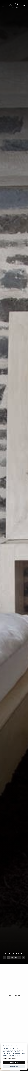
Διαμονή (8, 958)
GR (24, 6)
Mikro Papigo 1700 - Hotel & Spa (13, 6)
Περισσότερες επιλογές (9, 1058)
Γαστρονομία (15, 958)
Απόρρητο (23, 1069)
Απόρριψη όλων (14, 1066)
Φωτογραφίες (12, 958)
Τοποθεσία (4, 958)
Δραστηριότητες (23, 958)
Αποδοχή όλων (14, 1062)
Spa (19, 958)
